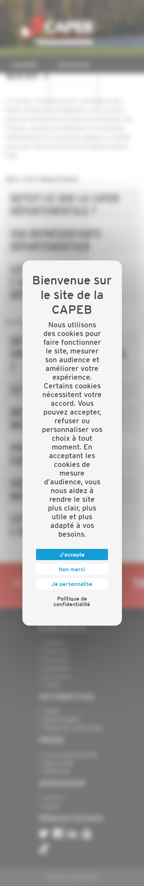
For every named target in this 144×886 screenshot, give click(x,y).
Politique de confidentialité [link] (71, 601)
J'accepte (72, 554)
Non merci (72, 569)
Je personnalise (71, 584)
